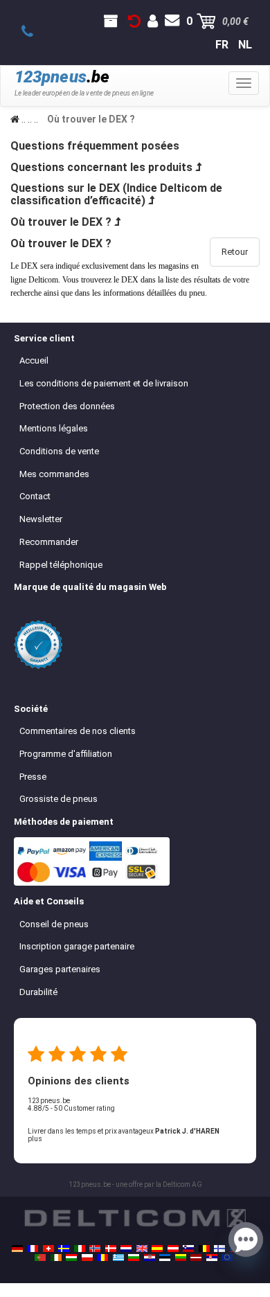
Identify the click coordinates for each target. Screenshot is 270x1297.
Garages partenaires (59, 969)
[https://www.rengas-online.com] (219, 1248)
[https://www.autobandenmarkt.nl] (126, 1248)
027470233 (35, 32)
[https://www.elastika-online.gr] (118, 1257)
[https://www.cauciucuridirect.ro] (102, 1257)
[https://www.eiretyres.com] (56, 1257)
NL (245, 44)
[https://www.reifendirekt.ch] (48, 1248)
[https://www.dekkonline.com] (94, 1248)
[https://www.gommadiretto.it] (79, 1248)
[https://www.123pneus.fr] (32, 1248)
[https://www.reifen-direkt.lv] (195, 1257)
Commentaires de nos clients (77, 731)
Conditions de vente (59, 451)
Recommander (48, 542)
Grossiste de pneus (58, 799)
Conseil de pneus (54, 924)
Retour (235, 252)
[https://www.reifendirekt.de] (17, 1248)
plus (35, 1139)
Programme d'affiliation (65, 754)
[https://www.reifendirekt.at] (173, 1248)
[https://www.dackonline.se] (63, 1248)
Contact (35, 496)
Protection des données (67, 406)
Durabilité (38, 992)
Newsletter (40, 519)
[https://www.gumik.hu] (71, 1257)
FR (221, 44)
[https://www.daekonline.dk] (110, 1248)
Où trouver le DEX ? (60, 222)
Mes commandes (54, 474)
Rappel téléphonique (60, 565)
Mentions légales (53, 428)
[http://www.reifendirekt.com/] (227, 1257)
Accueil (33, 360)
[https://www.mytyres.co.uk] (141, 1248)
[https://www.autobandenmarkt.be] (204, 1248)
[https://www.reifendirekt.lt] (180, 1257)
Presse (32, 776)
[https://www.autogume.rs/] (211, 1257)
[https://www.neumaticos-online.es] (157, 1248)
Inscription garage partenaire (76, 946)
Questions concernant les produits (101, 167)
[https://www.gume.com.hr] (149, 1257)
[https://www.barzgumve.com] (133, 1257)
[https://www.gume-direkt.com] (188, 1248)
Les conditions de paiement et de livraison (103, 383)
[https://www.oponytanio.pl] (87, 1257)
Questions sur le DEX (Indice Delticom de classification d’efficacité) (116, 194)
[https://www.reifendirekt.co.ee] (164, 1257)
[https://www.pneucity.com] (40, 1257)
